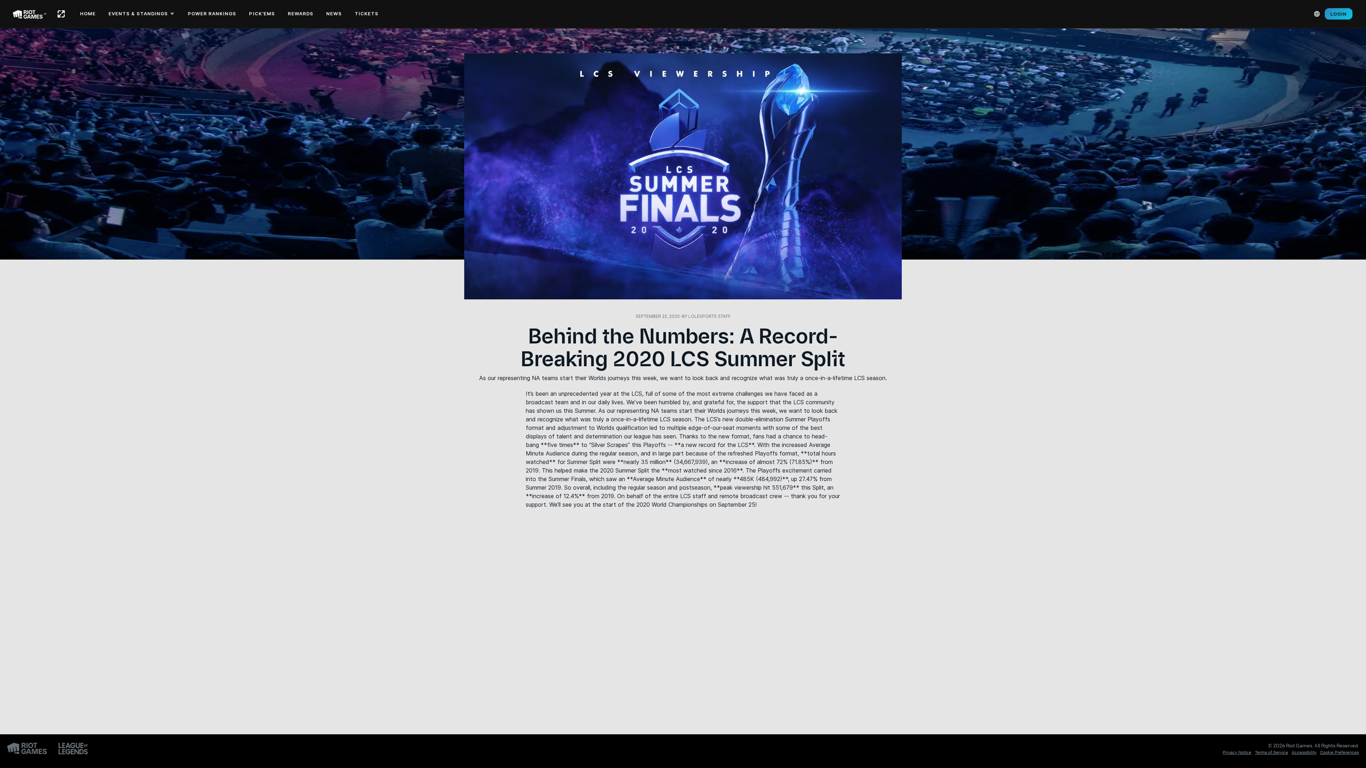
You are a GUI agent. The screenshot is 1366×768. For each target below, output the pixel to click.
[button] (142, 14)
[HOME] (61, 13)
